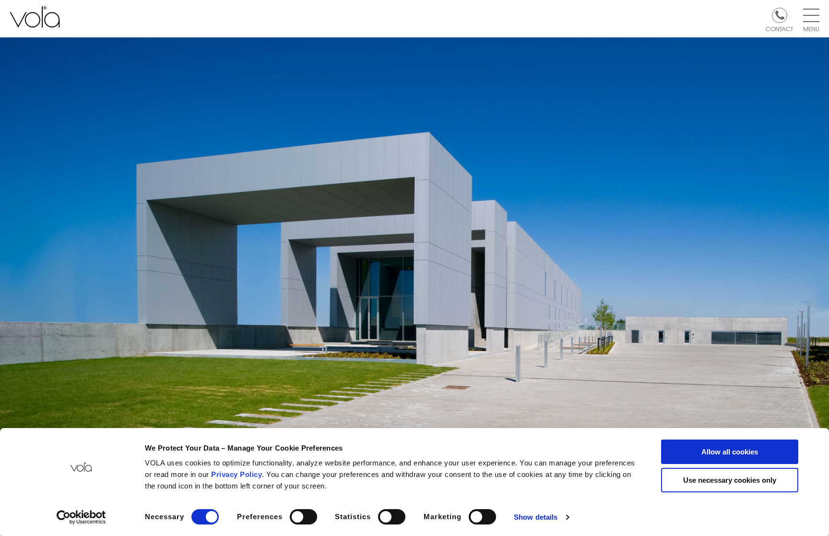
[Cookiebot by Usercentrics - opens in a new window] (81, 517)
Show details (535, 517)
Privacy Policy (236, 474)
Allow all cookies (729, 452)
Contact (779, 28)
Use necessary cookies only (729, 480)
